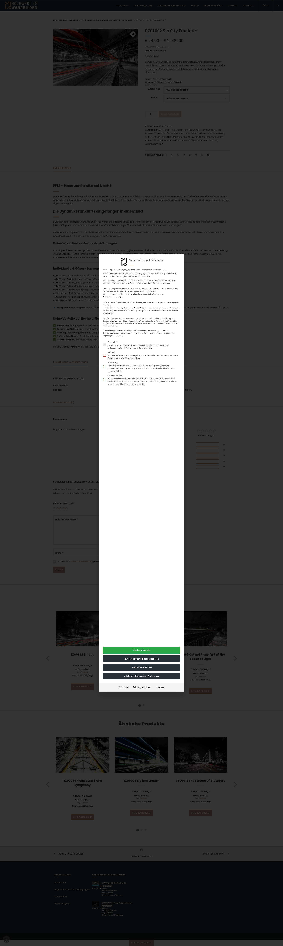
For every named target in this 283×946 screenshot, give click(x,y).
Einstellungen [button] (140, 308)
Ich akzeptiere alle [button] (141, 650)
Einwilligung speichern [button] (141, 667)
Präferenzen (123, 687)
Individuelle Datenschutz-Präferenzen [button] (141, 676)
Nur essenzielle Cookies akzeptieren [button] (141, 658)
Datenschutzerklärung (112, 296)
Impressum (160, 687)
